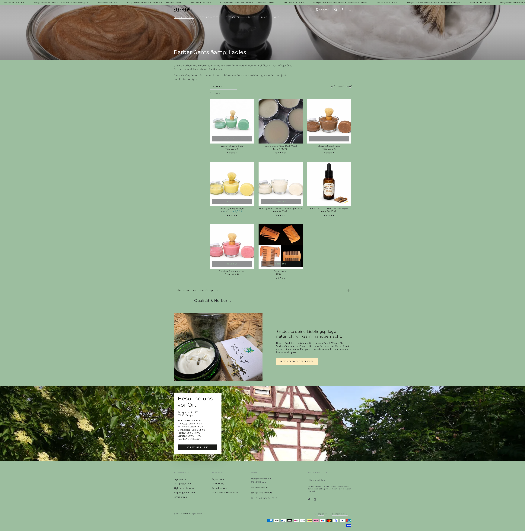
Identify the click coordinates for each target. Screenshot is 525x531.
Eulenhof (184, 514)
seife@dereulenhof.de (261, 492)
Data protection (182, 483)
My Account (218, 479)
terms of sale (180, 496)
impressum (180, 479)
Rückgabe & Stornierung (225, 492)
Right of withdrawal (184, 488)
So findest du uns (197, 447)
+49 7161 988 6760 (259, 487)
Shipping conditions (185, 492)
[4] (348, 87)
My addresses (219, 488)
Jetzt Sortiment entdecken (297, 361)
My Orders (218, 483)
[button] (335, 10)
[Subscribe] (349, 480)
